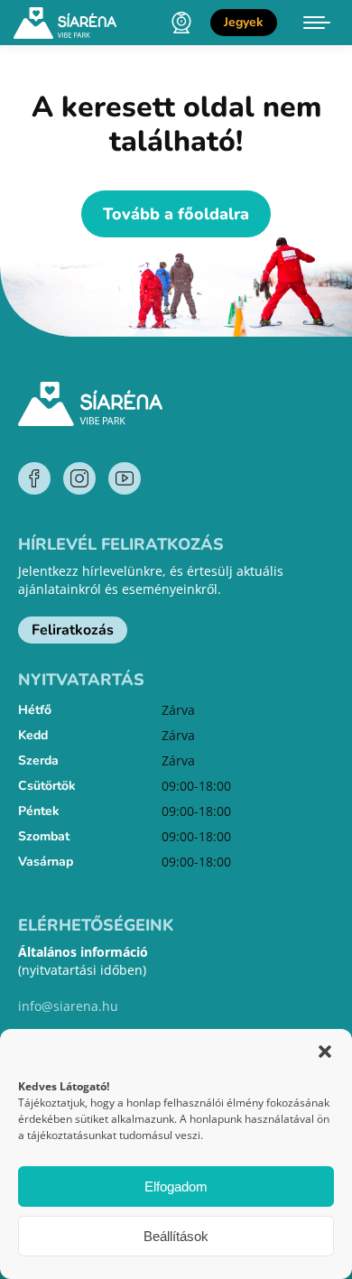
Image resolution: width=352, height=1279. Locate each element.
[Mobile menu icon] (316, 22)
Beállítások (176, 1236)
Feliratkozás (73, 630)
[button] (325, 1052)
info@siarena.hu (68, 1006)
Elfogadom (176, 1186)
